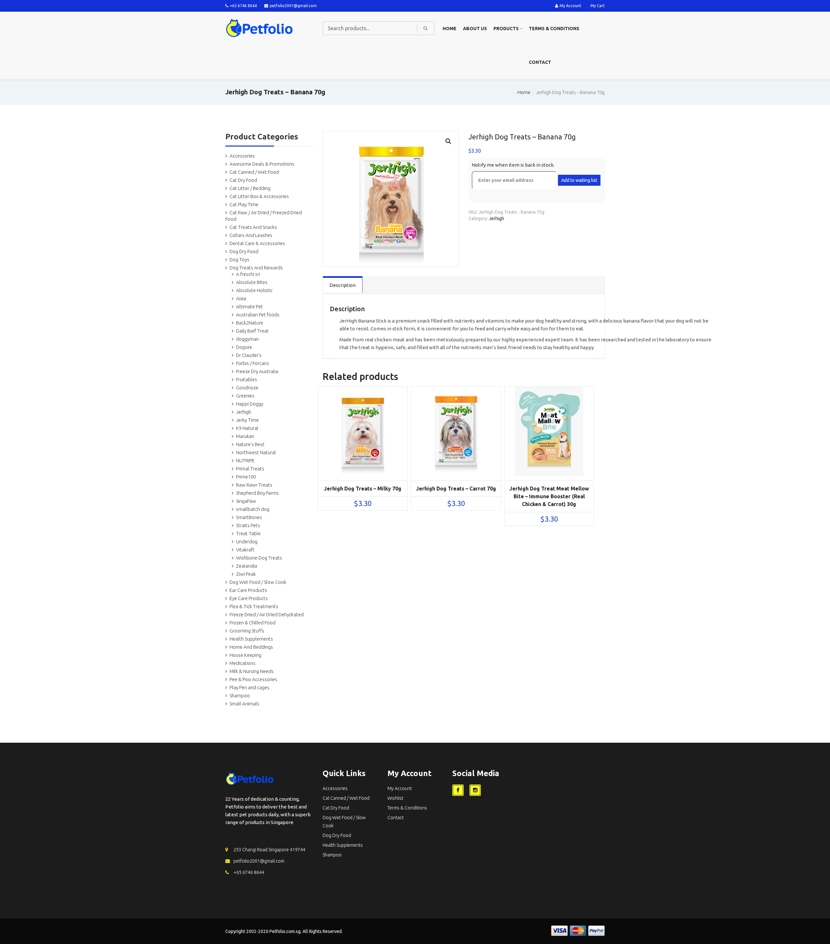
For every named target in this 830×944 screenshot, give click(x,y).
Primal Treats (250, 468)
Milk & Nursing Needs (252, 671)
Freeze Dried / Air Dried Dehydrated (267, 614)
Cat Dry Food (243, 180)
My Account (570, 6)
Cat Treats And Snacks (253, 227)
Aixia (241, 298)
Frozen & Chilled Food (253, 622)
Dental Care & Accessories (257, 243)
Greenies (245, 395)
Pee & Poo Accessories (253, 679)
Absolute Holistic (254, 290)
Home (449, 28)
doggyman (247, 339)
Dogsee (244, 347)
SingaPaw (246, 501)
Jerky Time (247, 420)
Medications (242, 663)
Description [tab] (342, 285)
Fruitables (246, 379)
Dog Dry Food (244, 251)
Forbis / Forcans (252, 363)
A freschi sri (248, 274)
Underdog (246, 541)
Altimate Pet (249, 306)
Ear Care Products (248, 590)
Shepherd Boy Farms (257, 493)
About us (475, 28)
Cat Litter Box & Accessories (259, 196)
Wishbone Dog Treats (259, 557)
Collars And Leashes (251, 235)
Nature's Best (250, 444)
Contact (540, 62)
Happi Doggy (249, 404)
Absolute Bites (251, 282)
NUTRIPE (245, 460)
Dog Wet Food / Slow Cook (258, 582)
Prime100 (246, 476)
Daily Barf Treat (252, 331)
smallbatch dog (252, 509)
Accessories (242, 156)
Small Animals (244, 703)
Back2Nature (249, 322)
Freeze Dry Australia (257, 371)
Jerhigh (243, 412)
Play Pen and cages (249, 687)
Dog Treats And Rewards (256, 267)
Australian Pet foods (257, 314)
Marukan (245, 436)
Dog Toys (239, 259)
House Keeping (245, 655)
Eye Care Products (249, 598)
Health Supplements (251, 639)
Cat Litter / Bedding (250, 188)
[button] (448, 141)
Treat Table (248, 533)
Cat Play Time (244, 204)
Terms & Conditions (554, 28)
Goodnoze (247, 387)
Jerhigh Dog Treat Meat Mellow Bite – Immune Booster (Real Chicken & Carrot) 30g (549, 496)
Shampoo (240, 695)
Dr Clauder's (249, 355)
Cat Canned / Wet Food (254, 172)
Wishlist (395, 798)
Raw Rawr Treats (254, 485)
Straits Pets (248, 525)
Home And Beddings (251, 647)
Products (506, 28)
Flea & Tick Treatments (254, 606)
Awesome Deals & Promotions (262, 164)
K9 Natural (247, 428)
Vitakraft (245, 549)
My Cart (597, 6)
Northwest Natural (256, 452)
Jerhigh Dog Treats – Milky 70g (362, 488)
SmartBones (249, 517)
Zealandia (246, 566)
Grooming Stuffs (247, 630)
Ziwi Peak (246, 574)
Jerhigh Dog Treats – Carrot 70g (456, 488)
